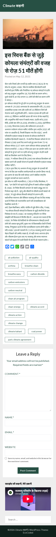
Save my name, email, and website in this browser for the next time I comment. (29, 460)
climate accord (37, 306)
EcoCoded (28, 532)
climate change (15, 323)
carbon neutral (15, 290)
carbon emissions (16, 282)
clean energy (14, 306)
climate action (15, 315)
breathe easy (14, 274)
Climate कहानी (13, 6)
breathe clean (31, 265)
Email (9, 432)
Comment (12, 373)
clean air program (16, 298)
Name (9, 417)
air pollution (13, 257)
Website (10, 447)
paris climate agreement (19, 339)
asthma (11, 265)
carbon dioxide (37, 274)
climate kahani (15, 331)
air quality (33, 257)
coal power (36, 331)
